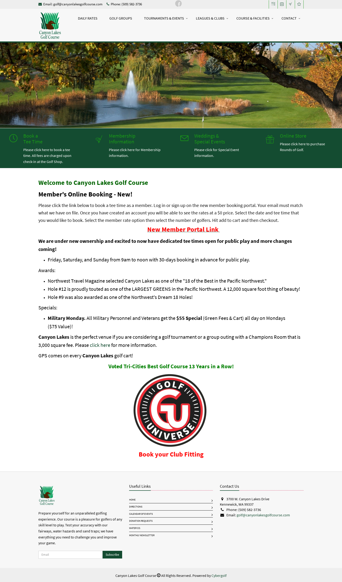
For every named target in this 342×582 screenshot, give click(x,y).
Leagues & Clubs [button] (210, 18)
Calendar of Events (141, 514)
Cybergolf (219, 575)
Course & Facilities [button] (253, 18)
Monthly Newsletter (141, 535)
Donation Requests (141, 521)
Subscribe (112, 554)
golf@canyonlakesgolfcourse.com (77, 4)
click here (100, 345)
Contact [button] (289, 18)
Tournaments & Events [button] (164, 18)
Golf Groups (120, 18)
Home (132, 499)
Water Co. (135, 528)
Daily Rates (87, 18)
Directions (135, 506)
